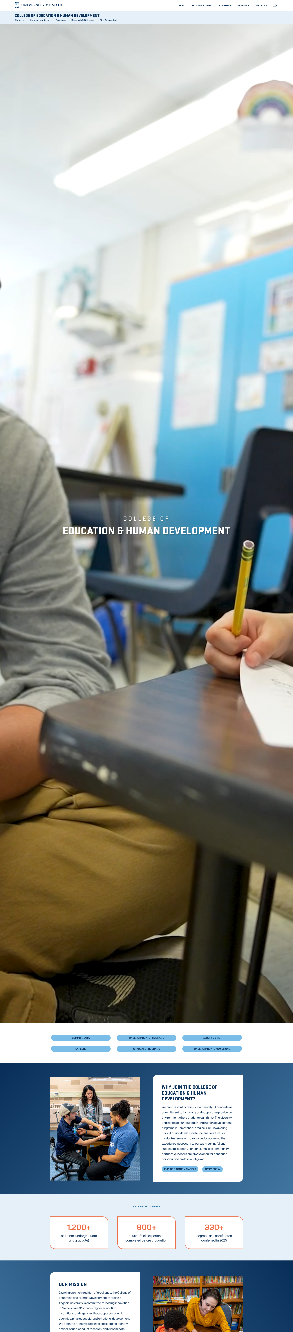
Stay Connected (108, 20)
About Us (19, 20)
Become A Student (202, 5)
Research (243, 5)
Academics (225, 5)
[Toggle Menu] (273, 5)
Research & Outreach (82, 20)
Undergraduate (38, 20)
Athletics (261, 5)
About (182, 5)
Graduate (61, 20)
